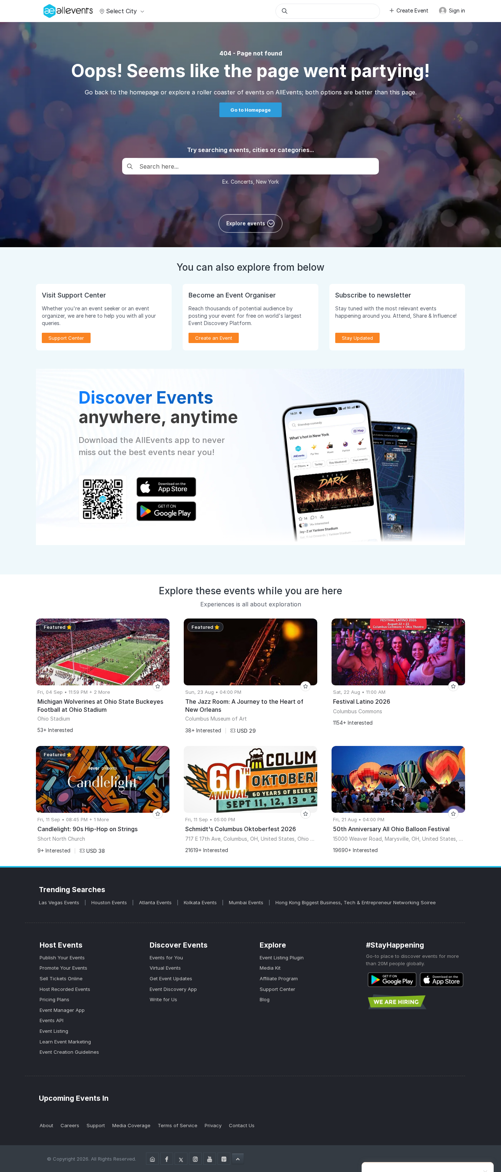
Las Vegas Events (60, 902)
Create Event (412, 10)
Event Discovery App (173, 989)
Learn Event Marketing (65, 1042)
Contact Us (242, 1125)
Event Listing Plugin (282, 957)
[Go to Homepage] (152, 1159)
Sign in (456, 10)
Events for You (166, 957)
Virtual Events (165, 968)
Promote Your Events (63, 968)
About (46, 1125)
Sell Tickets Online (61, 978)
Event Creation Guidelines (69, 1052)
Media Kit (270, 968)
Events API (51, 1020)
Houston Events (109, 902)
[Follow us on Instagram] (195, 1159)
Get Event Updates (171, 978)
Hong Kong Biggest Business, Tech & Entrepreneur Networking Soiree (355, 902)
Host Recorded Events (65, 989)
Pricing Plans (54, 999)
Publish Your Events (62, 957)
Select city (121, 11)
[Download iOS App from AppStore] (441, 980)
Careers (70, 1125)
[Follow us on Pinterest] (223, 1159)
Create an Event (213, 338)
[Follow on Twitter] (181, 1159)
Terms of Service (177, 1125)
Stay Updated (357, 338)
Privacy (213, 1125)
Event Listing (54, 1031)
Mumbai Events (247, 902)
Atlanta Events (156, 902)
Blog (265, 999)
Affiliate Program (279, 978)
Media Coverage (131, 1125)
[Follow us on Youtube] (209, 1159)
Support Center (277, 989)
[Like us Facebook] (166, 1159)
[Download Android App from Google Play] (392, 980)
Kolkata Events (201, 902)
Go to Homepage (250, 110)
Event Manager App (62, 1010)
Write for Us (163, 999)
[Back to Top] (238, 1158)
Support (96, 1125)
